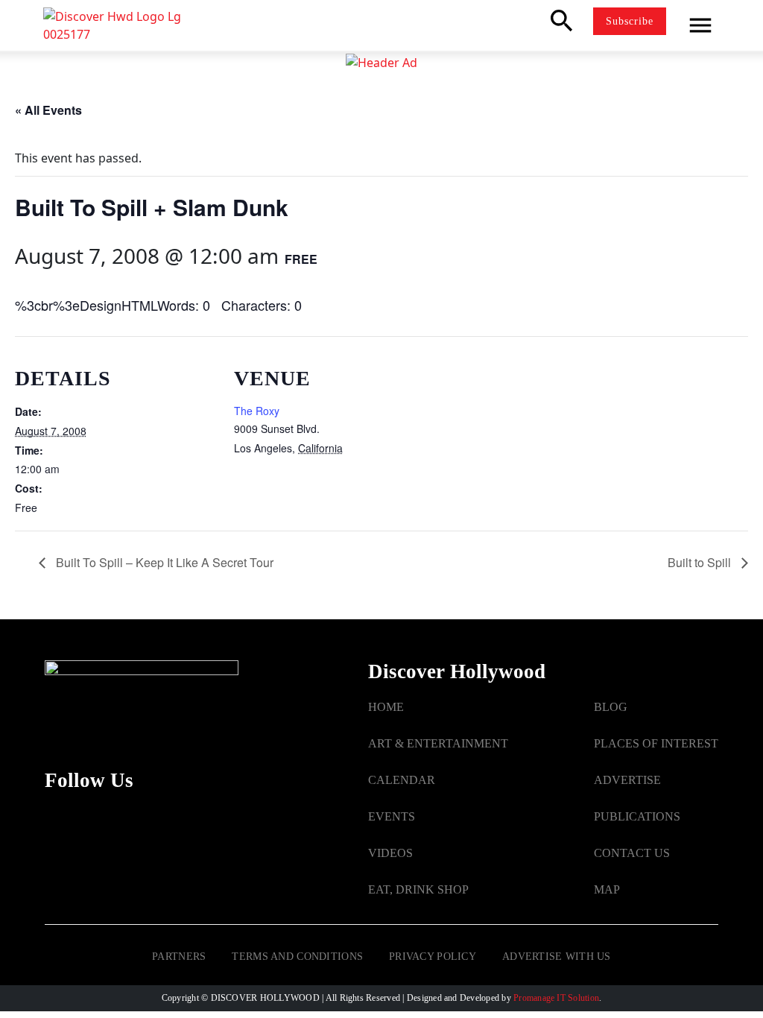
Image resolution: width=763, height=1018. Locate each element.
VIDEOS (390, 853)
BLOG (610, 707)
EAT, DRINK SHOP (418, 889)
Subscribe (629, 21)
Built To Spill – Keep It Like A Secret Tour (163, 562)
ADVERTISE (627, 780)
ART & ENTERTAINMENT (438, 743)
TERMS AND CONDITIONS (297, 956)
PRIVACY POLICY (432, 956)
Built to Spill (701, 562)
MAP (607, 889)
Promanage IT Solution (556, 998)
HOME (386, 707)
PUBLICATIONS (637, 816)
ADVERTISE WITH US (556, 956)
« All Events (48, 109)
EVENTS (391, 816)
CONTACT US (632, 853)
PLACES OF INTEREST (656, 743)
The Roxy (256, 410)
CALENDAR (401, 780)
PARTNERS (179, 956)
